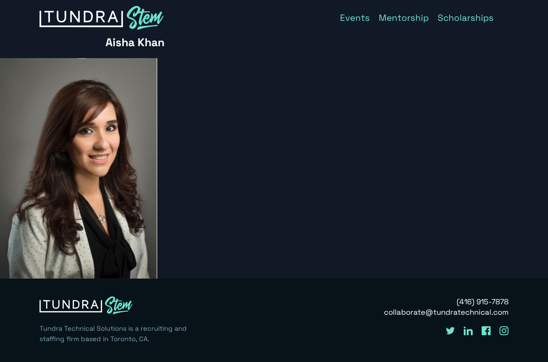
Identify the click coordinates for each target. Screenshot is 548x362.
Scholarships (466, 17)
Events (355, 17)
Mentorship (404, 17)
